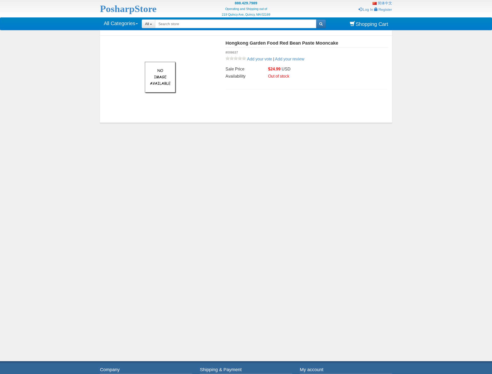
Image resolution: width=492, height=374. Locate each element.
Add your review (289, 59)
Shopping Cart (372, 24)
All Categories (119, 23)
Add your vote (259, 59)
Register (385, 9)
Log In (368, 9)
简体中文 (384, 3)
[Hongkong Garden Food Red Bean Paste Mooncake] (161, 77)
